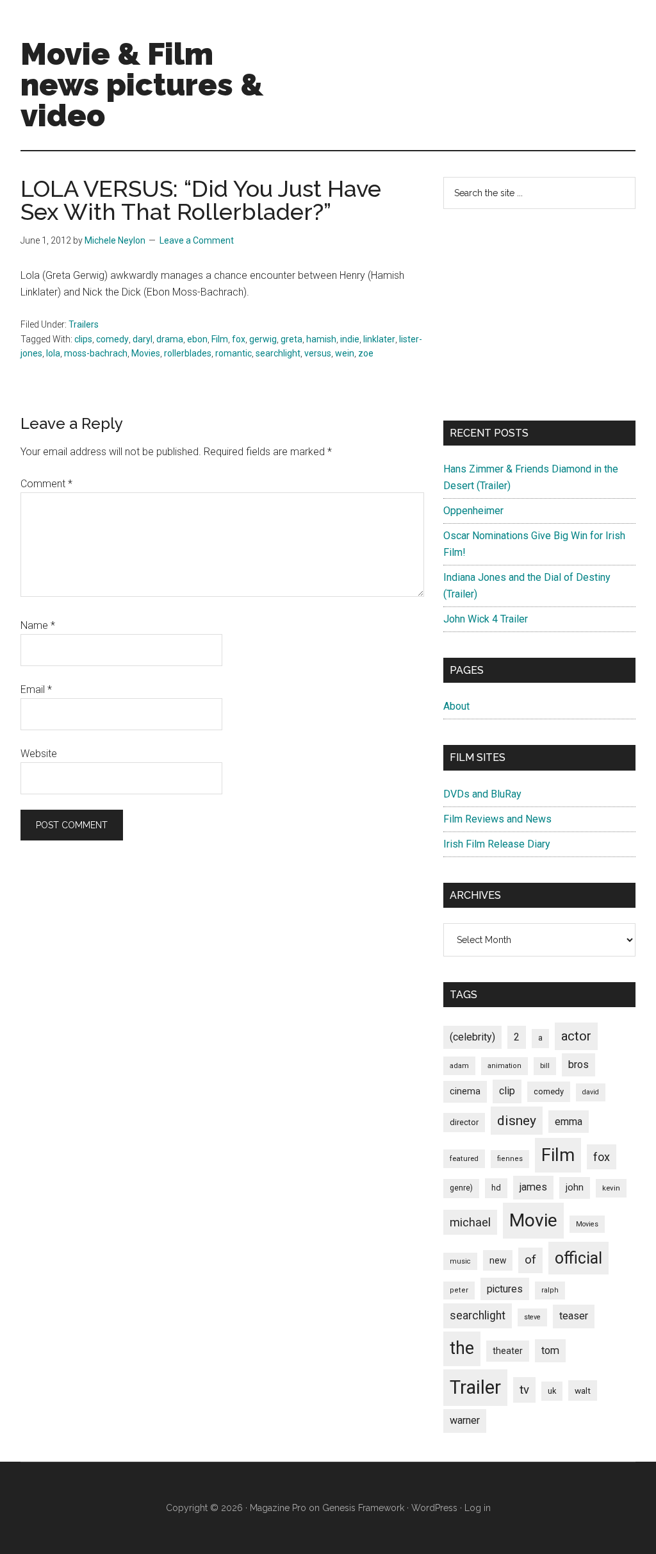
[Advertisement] (539, 315)
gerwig (263, 339)
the (462, 1348)
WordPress (434, 1508)
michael (470, 1222)
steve (532, 1317)
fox (238, 339)
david (590, 1092)
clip (507, 1091)
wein (344, 353)
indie (349, 339)
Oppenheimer (473, 511)
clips (83, 339)
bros (578, 1064)
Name (37, 625)
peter (459, 1290)
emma (568, 1121)
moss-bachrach (95, 353)
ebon (197, 339)
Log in (477, 1508)
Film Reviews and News (497, 819)
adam (459, 1065)
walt (583, 1390)
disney (516, 1120)
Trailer (475, 1387)
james (533, 1187)
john (575, 1187)
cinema (465, 1091)
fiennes (510, 1159)
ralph (550, 1290)
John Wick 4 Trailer (485, 619)
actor (576, 1036)
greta (291, 339)
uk (552, 1391)
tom (550, 1350)
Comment (46, 484)
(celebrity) (472, 1037)
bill (545, 1066)
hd (496, 1187)
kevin (611, 1187)
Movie (533, 1220)
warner (465, 1420)
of (530, 1260)
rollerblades (187, 353)
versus (317, 353)
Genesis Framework (363, 1508)
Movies (145, 353)
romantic (233, 353)
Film (219, 339)
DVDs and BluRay (482, 794)
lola (53, 353)
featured (464, 1158)
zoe (365, 353)
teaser (573, 1316)
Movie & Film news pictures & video (141, 84)
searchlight (278, 353)
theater (508, 1351)
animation (504, 1066)
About (456, 706)
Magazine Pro (278, 1508)
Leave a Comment (197, 240)
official (578, 1258)
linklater (379, 339)
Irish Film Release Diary (496, 844)
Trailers (84, 324)
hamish (321, 339)
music (460, 1261)
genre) (461, 1187)
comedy (112, 339)
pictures (505, 1289)
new (497, 1260)
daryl (142, 339)
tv (524, 1390)
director (464, 1122)
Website (38, 754)
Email (36, 689)
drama (169, 339)
